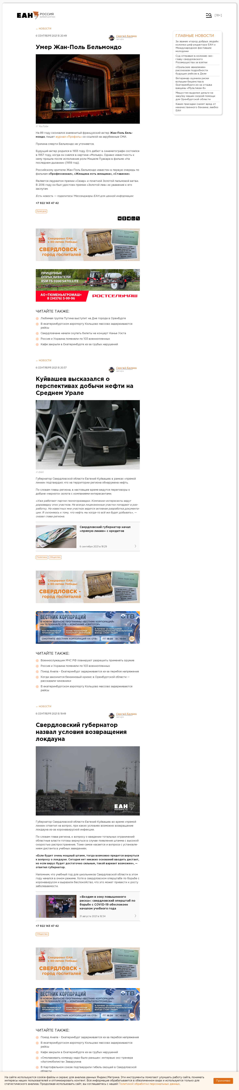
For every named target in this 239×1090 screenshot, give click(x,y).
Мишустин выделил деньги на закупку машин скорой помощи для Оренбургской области (195, 96)
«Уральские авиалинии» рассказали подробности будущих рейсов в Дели (192, 70)
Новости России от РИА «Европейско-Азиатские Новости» (28, 15)
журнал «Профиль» (69, 137)
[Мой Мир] (133, 218)
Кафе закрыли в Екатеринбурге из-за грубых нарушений (79, 344)
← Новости (43, 29)
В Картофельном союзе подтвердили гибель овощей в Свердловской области (88, 1069)
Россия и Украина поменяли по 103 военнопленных (75, 339)
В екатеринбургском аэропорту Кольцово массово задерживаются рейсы (86, 326)
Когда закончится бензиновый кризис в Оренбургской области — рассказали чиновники (85, 679)
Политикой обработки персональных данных (149, 1084)
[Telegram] (129, 218)
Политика (42, 557)
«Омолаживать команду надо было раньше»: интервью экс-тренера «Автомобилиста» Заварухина (87, 1060)
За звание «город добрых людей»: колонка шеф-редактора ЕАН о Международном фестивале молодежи (197, 46)
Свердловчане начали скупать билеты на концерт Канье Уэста (83, 333)
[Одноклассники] (124, 218)
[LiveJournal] (138, 218)
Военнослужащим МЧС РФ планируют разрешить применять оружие (87, 660)
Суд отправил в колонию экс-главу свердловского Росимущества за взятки (194, 59)
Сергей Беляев (126, 36)
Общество (55, 557)
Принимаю (223, 1081)
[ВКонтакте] (120, 218)
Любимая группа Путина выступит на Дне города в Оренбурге (83, 318)
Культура (41, 211)
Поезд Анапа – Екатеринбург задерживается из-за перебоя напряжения (90, 671)
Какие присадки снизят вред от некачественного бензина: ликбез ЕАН (197, 107)
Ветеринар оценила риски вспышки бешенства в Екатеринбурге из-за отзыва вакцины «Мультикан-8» (194, 83)
